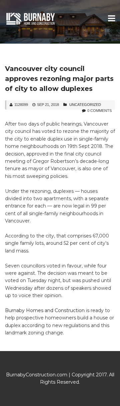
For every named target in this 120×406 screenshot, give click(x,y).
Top (112, 397)
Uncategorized (85, 105)
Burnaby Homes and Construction (45, 310)
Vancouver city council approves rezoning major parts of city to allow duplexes (59, 79)
